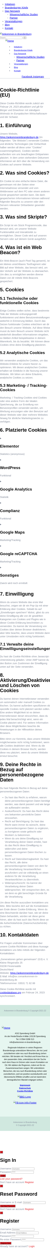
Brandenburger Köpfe (16, 7)
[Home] (9, 40)
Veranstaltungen (13, 21)
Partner (14, 18)
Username (5, 1168)
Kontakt (9, 28)
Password (5, 1172)
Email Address (7, 1232)
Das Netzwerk (12, 11)
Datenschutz (25, 1088)
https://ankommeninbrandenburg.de (19, 137)
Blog (7, 24)
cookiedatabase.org (10, 992)
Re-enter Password (10, 1239)
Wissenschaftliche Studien (24, 14)
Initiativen (10, 4)
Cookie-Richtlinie (25, 1091)
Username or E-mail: (11, 1202)
